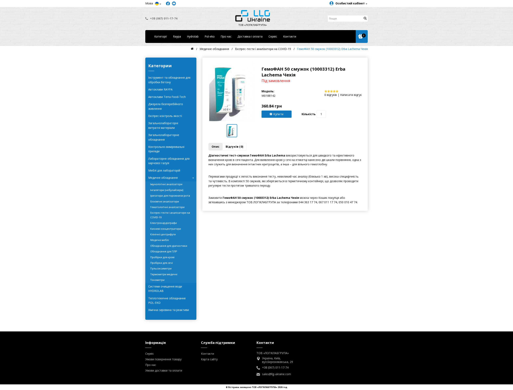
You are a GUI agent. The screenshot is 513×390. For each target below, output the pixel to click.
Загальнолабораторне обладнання (163, 137)
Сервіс (273, 36)
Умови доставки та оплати (163, 370)
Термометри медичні (163, 274)
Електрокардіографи (163, 223)
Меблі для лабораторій (164, 170)
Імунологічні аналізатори (166, 184)
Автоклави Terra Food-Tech (167, 97)
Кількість (309, 114)
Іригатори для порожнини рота (170, 195)
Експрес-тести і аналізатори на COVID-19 (170, 215)
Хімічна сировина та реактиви (168, 310)
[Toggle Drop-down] (157, 4)
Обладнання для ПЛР (163, 251)
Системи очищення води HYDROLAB (165, 288)
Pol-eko (210, 36)
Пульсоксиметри (161, 268)
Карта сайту (209, 359)
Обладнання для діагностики (168, 246)
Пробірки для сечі (161, 263)
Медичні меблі (159, 240)
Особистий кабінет (350, 3)
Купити (278, 114)
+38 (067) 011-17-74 (163, 18)
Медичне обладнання (171, 178)
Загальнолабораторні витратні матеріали (163, 125)
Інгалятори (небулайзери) (166, 190)
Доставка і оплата (250, 36)
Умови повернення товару (163, 359)
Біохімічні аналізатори (164, 201)
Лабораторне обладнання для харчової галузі (169, 161)
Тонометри (157, 280)
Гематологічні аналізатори (167, 207)
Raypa (177, 36)
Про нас (226, 36)
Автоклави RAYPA (160, 89)
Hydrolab (193, 36)
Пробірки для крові (162, 257)
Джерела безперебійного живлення (165, 106)
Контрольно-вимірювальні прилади (166, 149)
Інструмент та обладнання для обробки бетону (169, 80)
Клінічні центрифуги (163, 234)
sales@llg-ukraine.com (276, 374)
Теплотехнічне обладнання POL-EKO (167, 300)
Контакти (289, 36)
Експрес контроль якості (165, 116)
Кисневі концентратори (165, 229)
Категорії (160, 36)
